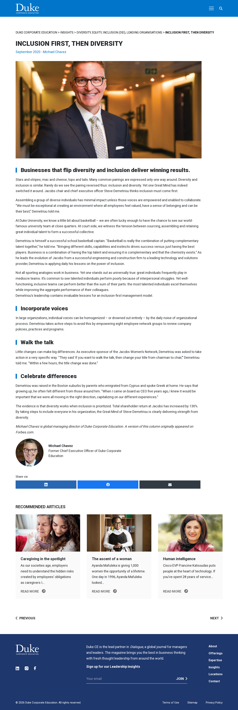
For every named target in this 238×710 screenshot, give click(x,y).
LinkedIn (18, 668)
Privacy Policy (214, 702)
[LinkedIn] (46, 484)
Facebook (36, 668)
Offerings (216, 653)
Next (214, 618)
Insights (66, 32)
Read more (30, 591)
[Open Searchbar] (221, 8)
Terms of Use (170, 702)
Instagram (27, 668)
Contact (214, 681)
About (213, 646)
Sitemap (192, 702)
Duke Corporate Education (36, 32)
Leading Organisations (144, 32)
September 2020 (28, 52)
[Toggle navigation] (211, 8)
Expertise (215, 660)
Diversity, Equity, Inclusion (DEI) (101, 32)
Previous (27, 618)
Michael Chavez (54, 52)
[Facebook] (108, 484)
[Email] (169, 484)
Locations (216, 674)
